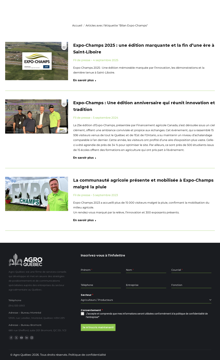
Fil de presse (81, 60)
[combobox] (146, 300)
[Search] (211, 15)
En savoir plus (83, 80)
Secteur (87, 294)
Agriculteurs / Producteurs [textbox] (97, 299)
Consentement (92, 310)
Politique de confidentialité (87, 354)
